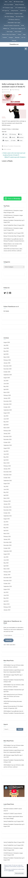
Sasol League (10, 31)
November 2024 (7, 404)
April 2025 (6, 389)
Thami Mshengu (15, 89)
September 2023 (8, 445)
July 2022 (6, 486)
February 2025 (7, 395)
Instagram (11, 37)
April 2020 (6, 565)
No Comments (7, 92)
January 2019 (7, 610)
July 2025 (6, 380)
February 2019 (7, 607)
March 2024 (6, 427)
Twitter (24, 34)
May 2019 (6, 598)
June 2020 (6, 560)
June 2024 (6, 418)
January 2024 (7, 433)
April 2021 (6, 530)
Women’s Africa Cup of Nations (9, 34)
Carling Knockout (14, 10)
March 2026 (6, 357)
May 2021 (6, 527)
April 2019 (6, 601)
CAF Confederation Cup (20, 7)
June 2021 (6, 524)
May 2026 (6, 351)
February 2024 (7, 430)
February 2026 (7, 360)
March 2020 (6, 568)
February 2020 (7, 571)
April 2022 (6, 495)
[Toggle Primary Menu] (25, 48)
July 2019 (6, 592)
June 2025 (6, 383)
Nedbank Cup (6, 28)
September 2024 (8, 410)
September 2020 (8, 551)
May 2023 (6, 457)
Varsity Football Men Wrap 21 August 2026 (14, 225)
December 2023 (7, 436)
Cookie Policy (11, 870)
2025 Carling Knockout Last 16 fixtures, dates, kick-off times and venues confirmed (13, 696)
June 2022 (6, 489)
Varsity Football (17, 31)
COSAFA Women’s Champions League (14, 13)
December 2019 (7, 577)
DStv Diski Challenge (9, 16)
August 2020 (7, 554)
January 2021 (7, 539)
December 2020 (7, 542)
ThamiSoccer (14, 44)
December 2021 (7, 507)
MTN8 (22, 25)
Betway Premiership (19, 4)
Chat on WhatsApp (14, 198)
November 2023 (7, 439)
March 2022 (6, 498)
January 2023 (7, 468)
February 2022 (7, 501)
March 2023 (6, 463)
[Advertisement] (14, 65)
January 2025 (7, 398)
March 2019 (6, 604)
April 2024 (6, 424)
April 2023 (6, 460)
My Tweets (6, 311)
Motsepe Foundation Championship (11, 25)
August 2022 (7, 483)
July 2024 (6, 416)
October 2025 (7, 371)
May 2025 (6, 386)
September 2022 (8, 480)
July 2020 (6, 557)
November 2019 (7, 580)
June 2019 (6, 595)
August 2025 (7, 377)
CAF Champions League (8, 7)
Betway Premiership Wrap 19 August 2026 (14, 236)
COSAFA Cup (23, 10)
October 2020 (7, 548)
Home (6, 1)
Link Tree (23, 37)
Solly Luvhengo (7, 149)
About (10, 1)
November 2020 (7, 545)
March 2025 (6, 392)
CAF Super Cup (5, 10)
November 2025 (7, 368)
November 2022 (7, 474)
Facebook (5, 37)
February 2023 (7, 466)
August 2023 (7, 448)
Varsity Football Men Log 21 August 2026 (13, 233)
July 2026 (6, 345)
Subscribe (14, 40)
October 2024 (7, 407)
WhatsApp (17, 37)
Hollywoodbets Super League (14, 22)
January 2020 (7, 574)
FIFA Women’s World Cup (14, 19)
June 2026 (6, 348)
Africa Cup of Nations (8, 4)
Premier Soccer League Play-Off (18, 28)
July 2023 (6, 451)
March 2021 (6, 533)
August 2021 (7, 518)
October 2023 (7, 442)
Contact (19, 34)
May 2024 (6, 421)
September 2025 (8, 374)
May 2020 (6, 562)
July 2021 (6, 521)
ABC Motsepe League (18, 1)
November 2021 (7, 510)
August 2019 (7, 589)
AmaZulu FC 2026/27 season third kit (13, 813)
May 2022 (6, 492)
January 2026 (7, 363)
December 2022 (7, 471)
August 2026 (7, 342)
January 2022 (7, 504)
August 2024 (7, 413)
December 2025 (7, 366)
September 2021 (8, 515)
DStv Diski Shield (19, 16)
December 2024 (7, 401)
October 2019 (7, 583)
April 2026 (6, 354)
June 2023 (6, 454)
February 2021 (7, 536)
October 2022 (7, 477)
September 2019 (8, 586)
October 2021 (7, 513)
